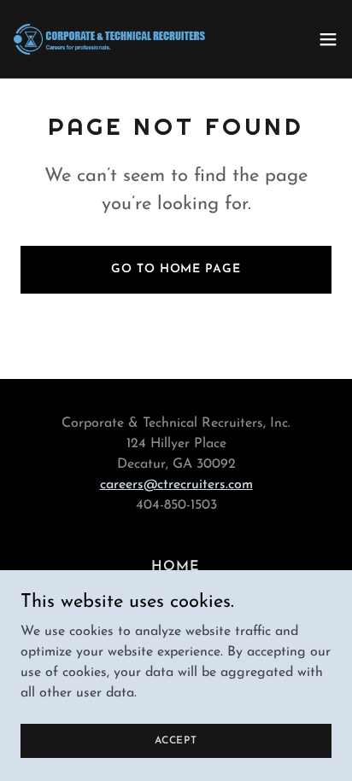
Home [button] (175, 567)
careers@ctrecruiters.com (176, 485)
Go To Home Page (175, 269)
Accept (176, 740)
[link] (109, 39)
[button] (328, 39)
